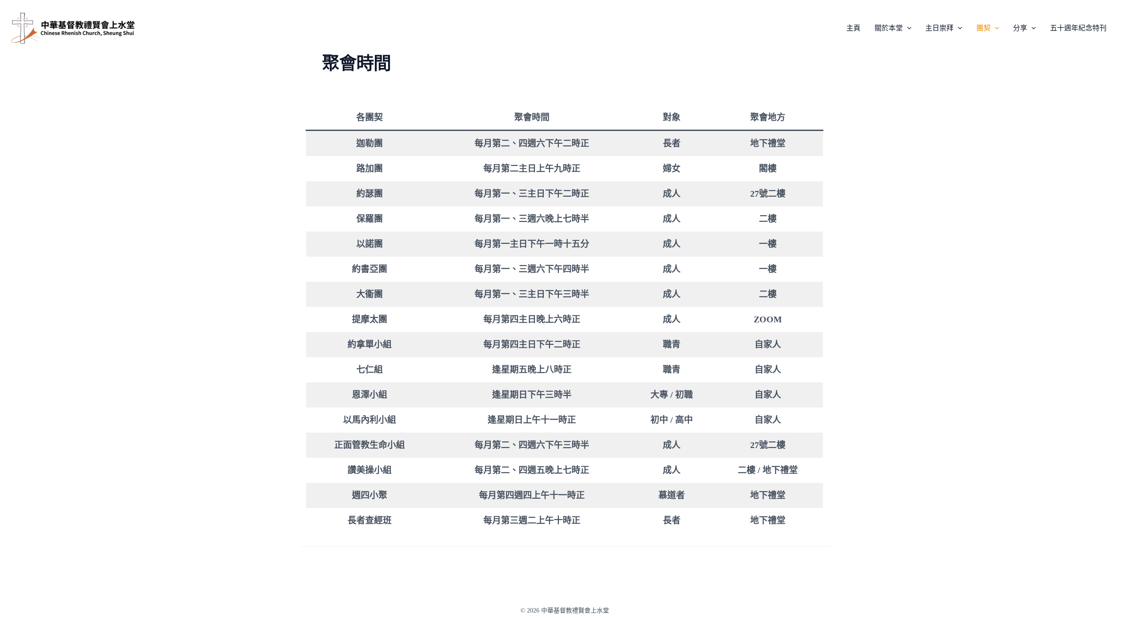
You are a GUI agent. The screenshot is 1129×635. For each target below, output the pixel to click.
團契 (983, 28)
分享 (1020, 28)
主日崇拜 (939, 28)
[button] (907, 28)
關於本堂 (889, 28)
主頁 (853, 28)
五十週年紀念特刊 (1078, 28)
